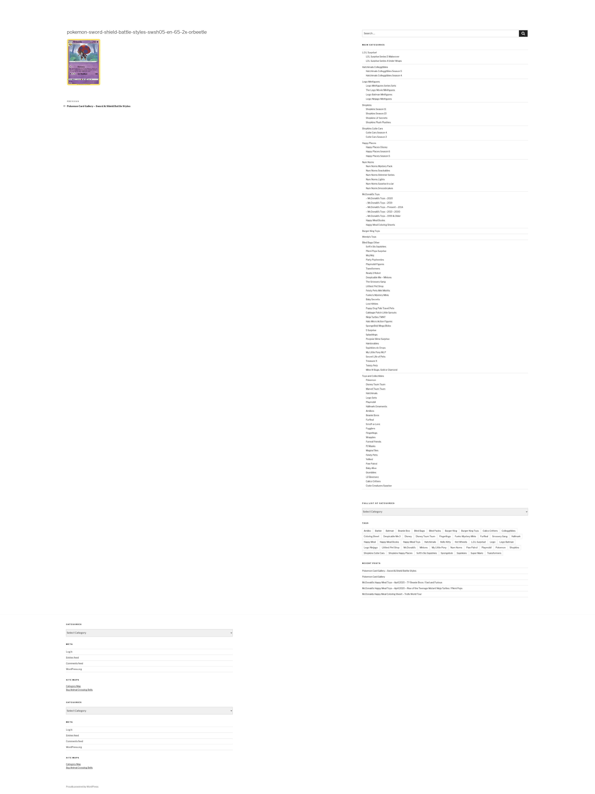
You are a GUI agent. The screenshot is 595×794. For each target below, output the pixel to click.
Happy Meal (370, 542)
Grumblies (371, 472)
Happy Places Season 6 (378, 151)
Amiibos (370, 411)
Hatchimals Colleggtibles (375, 67)
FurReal (370, 419)
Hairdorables (372, 343)
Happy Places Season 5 (378, 156)
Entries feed (72, 657)
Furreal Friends (373, 441)
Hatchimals (371, 393)
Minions (424, 547)
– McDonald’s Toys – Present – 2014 (384, 207)
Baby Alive (371, 468)
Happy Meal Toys (411, 542)
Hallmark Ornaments (376, 406)
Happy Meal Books (375, 220)
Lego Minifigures (371, 81)
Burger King (451, 530)
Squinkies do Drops (376, 347)
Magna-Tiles (372, 450)
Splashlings (371, 334)
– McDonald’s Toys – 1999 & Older (383, 216)
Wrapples (371, 437)
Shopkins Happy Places (400, 553)
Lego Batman (506, 542)
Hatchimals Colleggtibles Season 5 (384, 71)
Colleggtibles (509, 530)
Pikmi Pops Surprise (376, 251)
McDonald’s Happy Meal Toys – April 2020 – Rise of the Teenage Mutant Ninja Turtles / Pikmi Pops (412, 588)
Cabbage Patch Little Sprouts (381, 312)
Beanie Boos (372, 415)
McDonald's (409, 547)
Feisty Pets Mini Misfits (378, 290)
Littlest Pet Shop (374, 286)
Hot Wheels (461, 542)
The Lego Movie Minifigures (380, 90)
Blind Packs (435, 530)
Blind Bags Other (370, 242)
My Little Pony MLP (376, 352)
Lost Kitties (372, 303)
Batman (390, 530)
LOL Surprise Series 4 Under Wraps (384, 61)
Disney (408, 536)
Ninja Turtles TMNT (376, 317)
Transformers (373, 268)
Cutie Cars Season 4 (376, 132)
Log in (69, 651)
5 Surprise (371, 330)
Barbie (378, 530)
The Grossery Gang (376, 281)
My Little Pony (439, 547)
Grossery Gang (499, 536)
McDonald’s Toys (371, 194)
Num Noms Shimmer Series (380, 175)
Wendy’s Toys (369, 236)
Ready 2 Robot (373, 273)
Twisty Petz (372, 365)
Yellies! (369, 459)
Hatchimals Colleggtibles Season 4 (384, 75)
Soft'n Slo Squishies (426, 553)
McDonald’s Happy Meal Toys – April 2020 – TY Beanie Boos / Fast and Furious (402, 582)
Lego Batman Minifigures (379, 94)
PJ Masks (370, 446)
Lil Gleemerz (372, 477)
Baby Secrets (373, 299)
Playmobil (371, 402)
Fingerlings (371, 433)
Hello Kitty (445, 542)
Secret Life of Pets (376, 356)
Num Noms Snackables (378, 170)
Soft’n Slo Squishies (376, 246)
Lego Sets (371, 397)
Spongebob (447, 553)
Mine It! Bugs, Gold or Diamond (381, 369)
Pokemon (371, 380)
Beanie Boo (404, 530)
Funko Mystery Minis (465, 536)
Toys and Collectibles (373, 376)
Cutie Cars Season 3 (376, 137)
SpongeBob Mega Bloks (378, 325)
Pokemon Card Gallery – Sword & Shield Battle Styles (389, 570)
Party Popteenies (375, 259)
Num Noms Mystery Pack (379, 166)
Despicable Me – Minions (379, 277)
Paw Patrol (371, 463)
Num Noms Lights (375, 179)
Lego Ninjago (371, 547)
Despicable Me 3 (392, 536)
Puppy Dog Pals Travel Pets (380, 308)
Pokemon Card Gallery (373, 576)
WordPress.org (74, 669)
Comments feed (74, 663)
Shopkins (367, 105)
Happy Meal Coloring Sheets (380, 224)
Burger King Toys (371, 231)
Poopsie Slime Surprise (378, 339)
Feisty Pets (372, 455)
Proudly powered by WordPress (82, 786)
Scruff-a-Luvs (373, 424)
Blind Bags (419, 530)
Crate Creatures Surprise (379, 485)
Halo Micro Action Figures (379, 321)
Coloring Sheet (371, 536)
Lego (492, 542)
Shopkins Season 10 (376, 113)
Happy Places (369, 143)
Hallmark (515, 536)
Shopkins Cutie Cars (372, 128)
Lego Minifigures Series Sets (381, 85)
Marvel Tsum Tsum (375, 389)
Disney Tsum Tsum (375, 384)
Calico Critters (373, 481)
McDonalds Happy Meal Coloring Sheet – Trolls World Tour (392, 594)
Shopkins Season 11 (376, 109)
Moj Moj (370, 255)
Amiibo (367, 530)
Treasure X (371, 361)
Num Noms (368, 162)
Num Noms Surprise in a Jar (380, 183)
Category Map (73, 686)
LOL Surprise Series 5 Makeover (382, 56)
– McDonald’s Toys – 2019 (379, 202)
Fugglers (370, 428)
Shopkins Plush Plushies (378, 122)
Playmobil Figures (375, 264)
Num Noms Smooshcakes (379, 188)
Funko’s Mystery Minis (377, 295)
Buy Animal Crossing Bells (79, 689)
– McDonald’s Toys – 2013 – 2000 (383, 211)
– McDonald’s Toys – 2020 (379, 198)
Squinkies (462, 553)
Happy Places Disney (376, 147)
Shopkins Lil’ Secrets (376, 118)
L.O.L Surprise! (369, 52)
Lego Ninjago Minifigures (379, 99)
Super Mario (477, 553)
